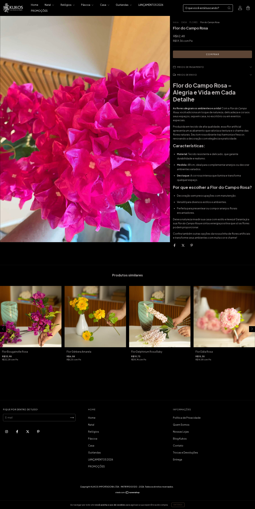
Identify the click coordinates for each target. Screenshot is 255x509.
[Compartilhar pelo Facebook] (175, 245)
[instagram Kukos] (7, 431)
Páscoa (86, 4)
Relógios (66, 4)
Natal (48, 4)
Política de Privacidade (187, 417)
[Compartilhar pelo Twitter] (183, 245)
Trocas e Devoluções (185, 452)
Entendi (178, 505)
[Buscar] (229, 8)
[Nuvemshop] (127, 492)
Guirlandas (122, 4)
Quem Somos (181, 424)
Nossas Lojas (181, 431)
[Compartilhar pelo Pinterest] (191, 245)
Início (175, 22)
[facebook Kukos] (17, 431)
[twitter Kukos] (28, 431)
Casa (103, 4)
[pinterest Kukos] (38, 431)
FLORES (193, 22)
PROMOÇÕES (39, 10)
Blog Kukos (180, 438)
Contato (178, 445)
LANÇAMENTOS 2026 (150, 4)
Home (34, 4)
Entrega (177, 459)
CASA (184, 22)
